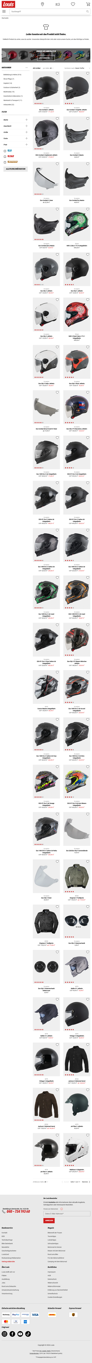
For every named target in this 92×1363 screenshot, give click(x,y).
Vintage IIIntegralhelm (77, 1036)
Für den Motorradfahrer (56, 1258)
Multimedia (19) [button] (8, 92)
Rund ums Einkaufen (9, 1286)
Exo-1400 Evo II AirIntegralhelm (46, 474)
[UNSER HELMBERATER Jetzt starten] (46, 55)
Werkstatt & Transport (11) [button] (12, 100)
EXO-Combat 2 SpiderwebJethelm (46, 155)
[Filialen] (42, 4)
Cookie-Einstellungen (55, 1297)
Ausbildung (6, 1279)
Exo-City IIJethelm (46, 291)
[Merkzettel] (73, 4)
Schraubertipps (53, 1243)
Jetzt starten (44, 58)
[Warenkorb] (88, 4)
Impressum (52, 1272)
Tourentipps (52, 1236)
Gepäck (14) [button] (7, 83)
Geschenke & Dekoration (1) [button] (13, 96)
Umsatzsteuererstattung (10, 1290)
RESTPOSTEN (12, 162)
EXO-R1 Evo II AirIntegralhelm (76, 474)
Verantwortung (7, 1293)
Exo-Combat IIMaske (77, 155)
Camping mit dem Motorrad (57, 1261)
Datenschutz (52, 1279)
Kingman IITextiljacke (77, 898)
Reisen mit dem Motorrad (56, 1251)
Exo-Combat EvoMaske (76, 200)
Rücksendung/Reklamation (11, 1258)
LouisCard (5, 1254)
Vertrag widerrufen (8, 1261)
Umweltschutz (53, 1293)
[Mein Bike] (57, 4)
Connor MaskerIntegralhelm (46, 708)
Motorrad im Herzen (55, 1247)
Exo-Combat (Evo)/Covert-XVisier (46, 429)
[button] (87, 11)
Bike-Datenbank (7, 1243)
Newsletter (5, 1247)
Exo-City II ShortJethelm (77, 383)
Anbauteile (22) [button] (8, 105)
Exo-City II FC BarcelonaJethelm (77, 429)
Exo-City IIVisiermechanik (77, 943)
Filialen (4, 1275)
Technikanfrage (7, 1240)
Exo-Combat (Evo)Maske (46, 246)
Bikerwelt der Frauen (55, 1233)
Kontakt (4, 1233)
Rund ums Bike (53, 1254)
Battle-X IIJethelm (77, 988)
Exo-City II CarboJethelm (46, 383)
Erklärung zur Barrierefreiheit (58, 1290)
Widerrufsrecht (53, 1283)
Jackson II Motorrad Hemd (76, 1081)
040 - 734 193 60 (18, 1211)
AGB (49, 1275)
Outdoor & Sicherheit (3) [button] (11, 87)
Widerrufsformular (54, 1286)
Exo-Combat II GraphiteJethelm (77, 110)
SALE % (11, 156)
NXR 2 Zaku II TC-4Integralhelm (77, 246)
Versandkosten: (34, 1353)
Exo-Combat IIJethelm (46, 110)
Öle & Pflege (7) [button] (8, 79)
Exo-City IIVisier (46, 898)
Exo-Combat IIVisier (46, 200)
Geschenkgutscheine (9, 1251)
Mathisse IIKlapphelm (77, 1169)
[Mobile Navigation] (4, 11)
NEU (9, 150)
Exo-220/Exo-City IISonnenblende (77, 850)
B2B (3, 1236)
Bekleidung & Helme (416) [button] (12, 75)
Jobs (3, 1283)
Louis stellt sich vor (8, 1272)
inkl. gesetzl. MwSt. (45, 1351)
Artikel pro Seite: (38, 1182)
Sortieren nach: (70, 68)
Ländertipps (52, 1240)
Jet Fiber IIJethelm (77, 1126)
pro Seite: (46, 68)
